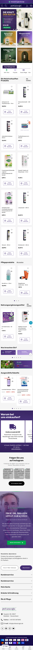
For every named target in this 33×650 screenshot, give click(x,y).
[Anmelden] (27, 6)
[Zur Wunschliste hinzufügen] (11, 86)
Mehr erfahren (15, 542)
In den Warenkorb (9, 112)
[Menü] (2, 6)
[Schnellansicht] (11, 89)
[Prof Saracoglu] (16, 5)
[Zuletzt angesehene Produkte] (30, 322)
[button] (31, 6)
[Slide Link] (16, 19)
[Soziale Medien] (30, 326)
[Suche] (6, 6)
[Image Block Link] (8, 352)
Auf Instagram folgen (16, 483)
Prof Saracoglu (13, 637)
